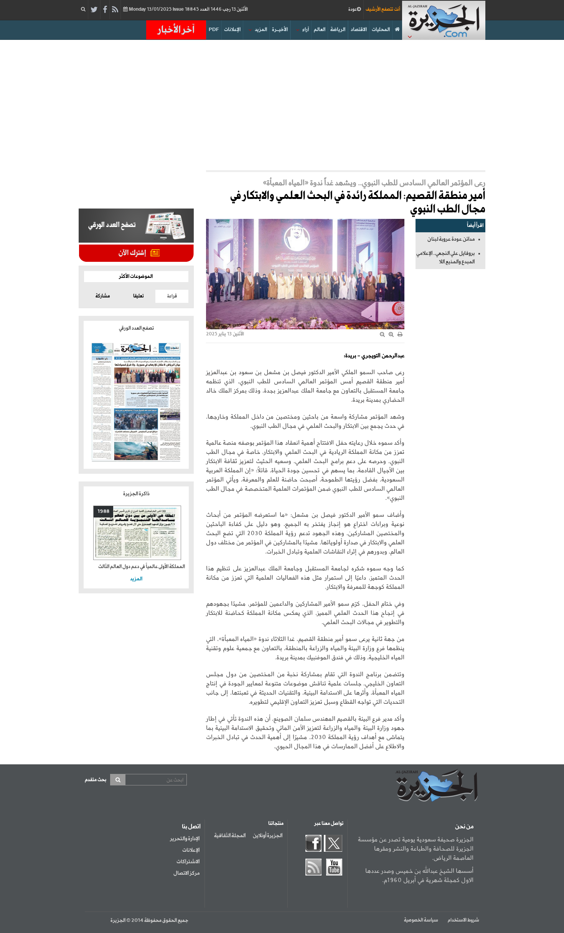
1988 (103, 511)
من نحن (464, 827)
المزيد (261, 29)
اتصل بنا (191, 827)
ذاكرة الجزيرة (136, 493)
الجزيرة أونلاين (267, 835)
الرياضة (337, 29)
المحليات (381, 29)
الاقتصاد (359, 29)
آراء (305, 29)
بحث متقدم (95, 779)
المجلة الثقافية (230, 835)
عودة (352, 9)
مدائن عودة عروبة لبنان (451, 239)
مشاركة (103, 296)
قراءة (172, 296)
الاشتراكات (188, 861)
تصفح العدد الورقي (136, 328)
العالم (319, 29)
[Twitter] (94, 10)
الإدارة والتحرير (185, 838)
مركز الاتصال (186, 873)
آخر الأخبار (176, 29)
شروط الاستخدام (463, 920)
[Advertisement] (282, 105)
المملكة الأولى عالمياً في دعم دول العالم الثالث (141, 566)
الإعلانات (232, 29)
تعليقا (138, 296)
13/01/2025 (188, 9)
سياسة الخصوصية (421, 920)
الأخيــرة (280, 29)
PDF (214, 29)
